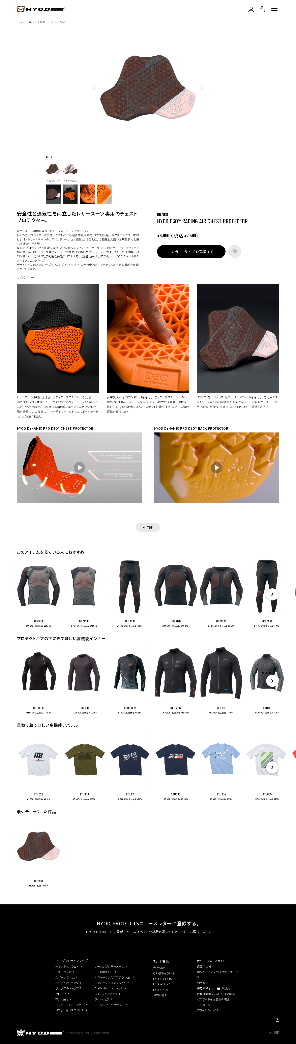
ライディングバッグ (106, 994)
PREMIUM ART (104, 972)
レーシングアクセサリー (109, 1005)
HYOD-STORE (162, 984)
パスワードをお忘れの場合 (213, 999)
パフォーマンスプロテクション (113, 977)
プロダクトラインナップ (71, 960)
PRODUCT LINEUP (36, 21)
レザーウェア (63, 972)
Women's (61, 999)
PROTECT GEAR (57, 21)
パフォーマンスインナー (69, 1005)
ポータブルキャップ (67, 988)
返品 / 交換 (204, 966)
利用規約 (203, 983)
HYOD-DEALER (162, 990)
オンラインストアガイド (211, 961)
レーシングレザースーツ (109, 966)
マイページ (204, 1005)
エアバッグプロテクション (110, 983)
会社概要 (159, 968)
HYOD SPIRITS (162, 979)
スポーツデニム (65, 977)
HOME (20, 21)
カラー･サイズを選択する (192, 251)
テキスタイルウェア (67, 966)
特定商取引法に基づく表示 (214, 988)
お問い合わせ (161, 995)
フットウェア (102, 999)
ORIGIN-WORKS (163, 973)
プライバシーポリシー (210, 1010)
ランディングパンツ (67, 983)
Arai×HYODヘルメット (109, 988)
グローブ (60, 994)
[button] (272, 594)
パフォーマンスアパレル (69, 1010)
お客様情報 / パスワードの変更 (216, 994)
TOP (276, 1032)
